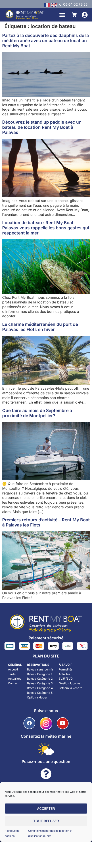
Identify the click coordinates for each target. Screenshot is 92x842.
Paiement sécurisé (46, 638)
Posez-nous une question (46, 761)
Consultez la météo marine (46, 736)
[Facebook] (29, 723)
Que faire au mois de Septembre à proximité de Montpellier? (37, 413)
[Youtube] (63, 723)
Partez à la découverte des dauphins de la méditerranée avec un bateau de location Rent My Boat (45, 40)
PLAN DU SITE (46, 656)
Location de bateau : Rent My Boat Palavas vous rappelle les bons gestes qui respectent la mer (45, 228)
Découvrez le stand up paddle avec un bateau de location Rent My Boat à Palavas (42, 127)
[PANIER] (74, 15)
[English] (55, 4)
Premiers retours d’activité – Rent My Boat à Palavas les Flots (46, 522)
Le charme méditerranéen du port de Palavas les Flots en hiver (40, 327)
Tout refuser (46, 821)
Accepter (46, 808)
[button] (62, 14)
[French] (47, 4)
